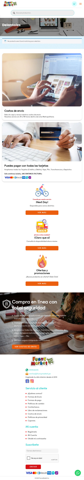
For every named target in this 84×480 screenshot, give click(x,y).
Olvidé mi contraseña (37, 438)
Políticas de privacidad (37, 417)
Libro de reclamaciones (37, 410)
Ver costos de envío (26, 347)
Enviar (33, 467)
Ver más (42, 213)
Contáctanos (33, 407)
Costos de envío (14, 111)
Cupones (31, 420)
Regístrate (32, 432)
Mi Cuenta (32, 435)
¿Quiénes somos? (35, 393)
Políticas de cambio (36, 404)
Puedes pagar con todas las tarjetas (26, 165)
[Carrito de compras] (74, 3)
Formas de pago (34, 400)
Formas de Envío (35, 397)
